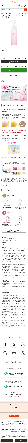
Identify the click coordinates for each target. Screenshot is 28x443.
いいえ (21, 440)
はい (7, 440)
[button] (25, 5)
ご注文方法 (13, 407)
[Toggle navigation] (2, 5)
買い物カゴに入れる (15, 61)
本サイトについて (13, 404)
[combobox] (14, 9)
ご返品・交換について (14, 415)
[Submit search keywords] (25, 9)
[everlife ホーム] (14, 2)
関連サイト (13, 411)
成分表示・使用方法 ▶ (6, 48)
